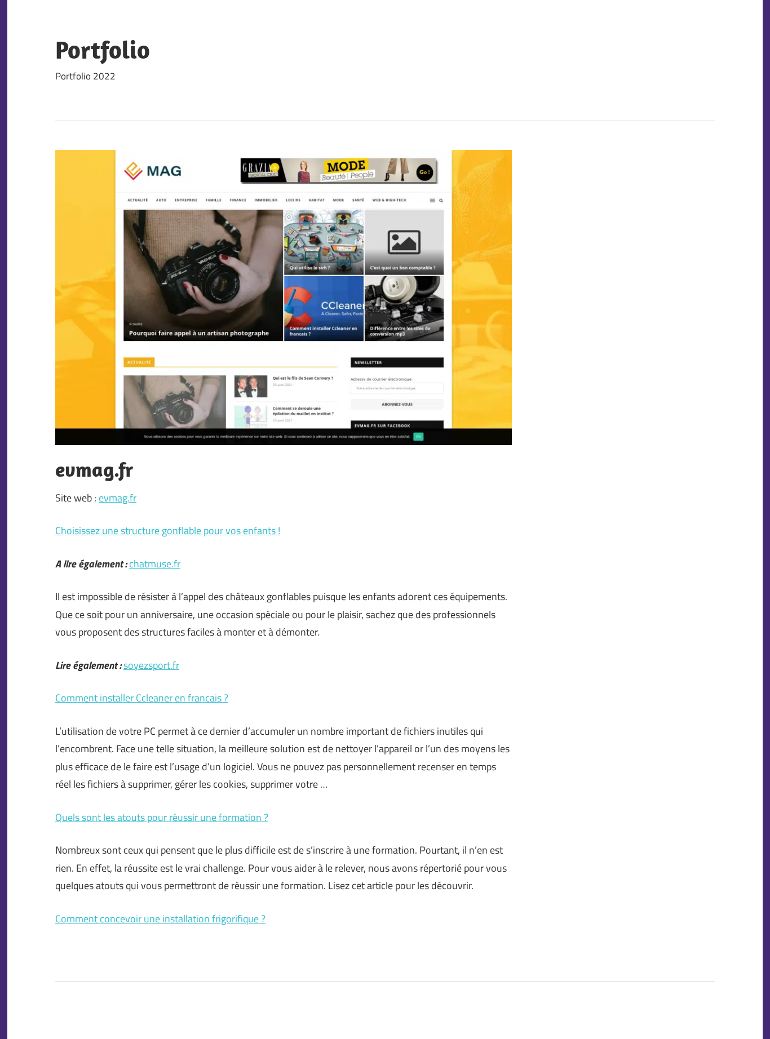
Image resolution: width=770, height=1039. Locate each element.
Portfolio (102, 49)
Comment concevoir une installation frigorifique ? (160, 918)
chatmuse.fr (154, 563)
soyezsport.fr (151, 665)
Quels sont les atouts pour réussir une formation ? (161, 817)
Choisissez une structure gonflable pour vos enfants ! (167, 530)
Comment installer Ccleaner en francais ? (141, 697)
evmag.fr (117, 497)
